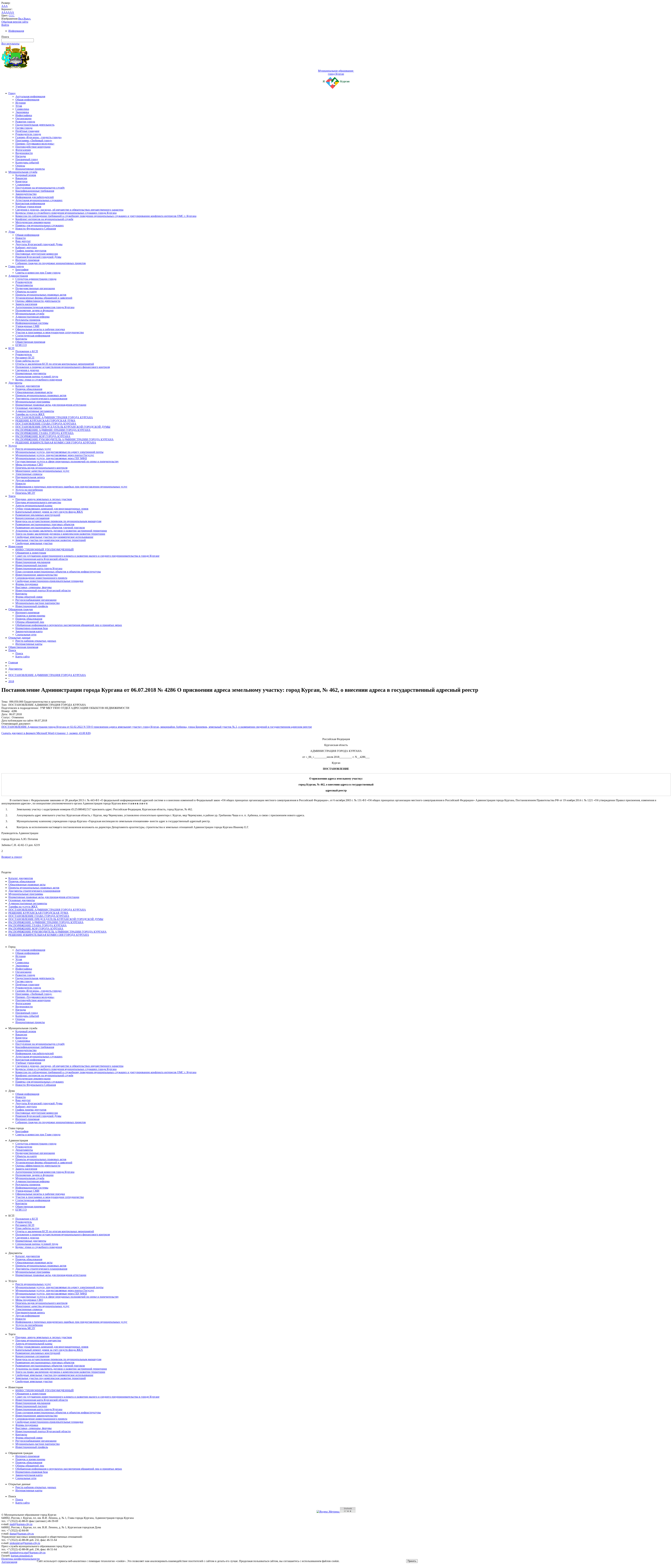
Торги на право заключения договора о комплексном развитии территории (60, 533)
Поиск (12, 650)
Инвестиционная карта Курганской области (41, 559)
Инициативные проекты (30, 168)
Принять (412, 1561)
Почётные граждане (27, 131)
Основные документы (28, 407)
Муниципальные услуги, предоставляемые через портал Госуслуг (54, 455)
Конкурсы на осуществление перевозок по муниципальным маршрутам (58, 521)
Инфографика (23, 115)
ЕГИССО (21, 345)
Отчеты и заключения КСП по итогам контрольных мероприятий (54, 363)
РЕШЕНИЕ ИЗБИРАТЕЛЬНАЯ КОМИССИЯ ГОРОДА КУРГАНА (55, 442)
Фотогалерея (23, 149)
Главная (13, 662)
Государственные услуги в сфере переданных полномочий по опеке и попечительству (67, 461)
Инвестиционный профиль (31, 606)
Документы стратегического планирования (41, 398)
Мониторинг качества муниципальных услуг (42, 470)
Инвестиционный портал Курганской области (43, 590)
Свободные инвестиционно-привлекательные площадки (49, 581)
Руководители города (28, 134)
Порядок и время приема (30, 615)
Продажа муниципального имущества (38, 502)
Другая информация (27, 480)
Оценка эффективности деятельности (37, 300)
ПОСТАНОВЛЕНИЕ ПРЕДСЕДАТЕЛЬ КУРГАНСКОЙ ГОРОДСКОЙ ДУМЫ (62, 426)
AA (3, 12)
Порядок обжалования (28, 389)
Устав (18, 105)
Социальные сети (25, 634)
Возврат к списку (11, 856)
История (20, 102)
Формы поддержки (26, 584)
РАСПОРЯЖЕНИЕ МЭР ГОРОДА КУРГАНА (42, 436)
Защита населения (26, 304)
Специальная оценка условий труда (36, 376)
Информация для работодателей (34, 197)
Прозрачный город (26, 159)
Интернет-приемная (27, 260)
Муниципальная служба (22, 171)
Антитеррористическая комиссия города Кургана (44, 307)
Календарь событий (27, 162)
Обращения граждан (20, 609)
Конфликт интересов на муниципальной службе (44, 219)
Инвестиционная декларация (32, 562)
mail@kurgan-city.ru (21, 1524)
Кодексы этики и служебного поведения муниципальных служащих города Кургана (66, 212)
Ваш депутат (23, 241)
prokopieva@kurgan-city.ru (25, 1543)
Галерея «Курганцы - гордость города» (38, 137)
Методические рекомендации (33, 222)
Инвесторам (15, 546)
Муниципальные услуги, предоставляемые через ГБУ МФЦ (51, 458)
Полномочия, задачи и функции (34, 310)
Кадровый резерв (25, 175)
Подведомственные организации (35, 288)
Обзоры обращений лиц (29, 621)
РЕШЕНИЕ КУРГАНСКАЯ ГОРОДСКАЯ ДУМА (45, 420)
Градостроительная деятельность (34, 124)
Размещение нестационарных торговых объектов (44, 524)
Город (11, 93)
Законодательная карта (29, 631)
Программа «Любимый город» (33, 140)
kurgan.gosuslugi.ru (22, 1555)
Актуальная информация (30, 96)
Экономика (22, 112)
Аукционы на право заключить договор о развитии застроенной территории (61, 530)
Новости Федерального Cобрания (35, 228)
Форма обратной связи (29, 596)
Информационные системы (31, 322)
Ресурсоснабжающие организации (36, 599)
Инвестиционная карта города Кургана (38, 568)
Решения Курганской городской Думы (38, 256)
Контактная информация (30, 203)
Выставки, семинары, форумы (33, 587)
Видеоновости (24, 153)
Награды (20, 156)
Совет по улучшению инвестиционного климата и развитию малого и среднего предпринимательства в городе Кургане (87, 555)
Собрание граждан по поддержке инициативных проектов (50, 263)
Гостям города (23, 127)
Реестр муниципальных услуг (33, 448)
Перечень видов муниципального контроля (41, 467)
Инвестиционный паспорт (31, 565)
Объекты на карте (26, 291)
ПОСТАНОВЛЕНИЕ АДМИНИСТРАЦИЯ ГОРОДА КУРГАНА (54, 417)
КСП (11, 348)
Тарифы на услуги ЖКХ (30, 414)
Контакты (21, 338)
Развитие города (25, 121)
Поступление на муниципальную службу (40, 187)
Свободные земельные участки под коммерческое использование (54, 536)
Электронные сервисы (28, 474)
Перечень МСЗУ (25, 492)
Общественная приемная (30, 341)
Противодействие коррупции (33, 146)
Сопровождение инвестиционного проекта (41, 577)
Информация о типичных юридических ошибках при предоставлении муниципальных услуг (71, 486)
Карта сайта (22, 656)
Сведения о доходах (27, 370)
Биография (21, 269)
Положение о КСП (26, 351)
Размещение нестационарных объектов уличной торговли (50, 527)
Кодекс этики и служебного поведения (38, 379)
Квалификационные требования (34, 190)
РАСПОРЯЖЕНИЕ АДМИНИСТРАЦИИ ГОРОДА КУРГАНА (52, 429)
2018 (11, 681)
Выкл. (27, 18)
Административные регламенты (34, 411)
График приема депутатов (30, 250)
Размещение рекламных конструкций (37, 514)
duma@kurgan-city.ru (22, 1533)
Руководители (23, 282)
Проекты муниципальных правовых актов (40, 294)
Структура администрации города (35, 278)
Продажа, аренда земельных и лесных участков (43, 499)
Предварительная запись (30, 477)
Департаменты (24, 285)
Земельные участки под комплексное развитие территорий (50, 540)
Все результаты (10, 43)
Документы (15, 382)
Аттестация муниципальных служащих (38, 200)
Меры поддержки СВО (29, 464)
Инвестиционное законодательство (36, 574)
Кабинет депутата (26, 247)
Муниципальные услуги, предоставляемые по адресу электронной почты (59, 452)
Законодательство (26, 193)
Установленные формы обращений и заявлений (43, 297)
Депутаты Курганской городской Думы (38, 244)
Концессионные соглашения (32, 518)
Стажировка (22, 184)
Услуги (12, 445)
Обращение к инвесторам (30, 552)
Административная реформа (32, 316)
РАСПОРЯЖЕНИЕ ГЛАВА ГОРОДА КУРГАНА (44, 433)
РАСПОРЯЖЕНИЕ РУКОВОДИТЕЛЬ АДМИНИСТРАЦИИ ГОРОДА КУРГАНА (64, 439)
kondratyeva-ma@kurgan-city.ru (28, 1552)
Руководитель (23, 354)
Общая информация (27, 99)
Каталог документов (27, 385)
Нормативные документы (30, 373)
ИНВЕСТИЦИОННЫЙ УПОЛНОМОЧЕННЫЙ (44, 549)
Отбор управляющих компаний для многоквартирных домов (51, 508)
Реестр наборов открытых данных (35, 640)
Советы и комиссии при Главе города (37, 272)
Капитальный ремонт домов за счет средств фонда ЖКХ (49, 511)
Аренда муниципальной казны (33, 505)
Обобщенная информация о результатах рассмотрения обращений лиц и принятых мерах (68, 625)
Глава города (16, 266)
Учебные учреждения (28, 206)
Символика (22, 109)
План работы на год (27, 360)
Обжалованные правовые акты (33, 392)
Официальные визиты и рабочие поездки (40, 329)
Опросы (20, 165)
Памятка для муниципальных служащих (39, 225)
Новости (20, 238)
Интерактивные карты (28, 643)
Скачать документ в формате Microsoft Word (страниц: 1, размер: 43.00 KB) (46, 733)
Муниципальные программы (32, 401)
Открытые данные (19, 637)
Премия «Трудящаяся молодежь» (34, 143)
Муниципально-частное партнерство (37, 603)
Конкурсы (21, 181)
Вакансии (21, 178)
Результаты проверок (27, 319)
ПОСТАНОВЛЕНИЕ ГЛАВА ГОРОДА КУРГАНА (45, 423)
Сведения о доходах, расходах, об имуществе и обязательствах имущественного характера (69, 209)
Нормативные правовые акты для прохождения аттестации (50, 404)
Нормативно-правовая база (31, 628)
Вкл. (21, 18)
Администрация (18, 275)
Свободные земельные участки (33, 543)
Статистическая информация (32, 335)
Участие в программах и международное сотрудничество (49, 332)
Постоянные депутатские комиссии (36, 253)
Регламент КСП (24, 357)
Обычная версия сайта (14, 21)
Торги (12, 496)
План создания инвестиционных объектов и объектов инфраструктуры (58, 571)
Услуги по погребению (29, 489)
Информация (16, 30)
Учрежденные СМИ (27, 326)
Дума (11, 231)
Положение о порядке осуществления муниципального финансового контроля (62, 367)
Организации (23, 118)
